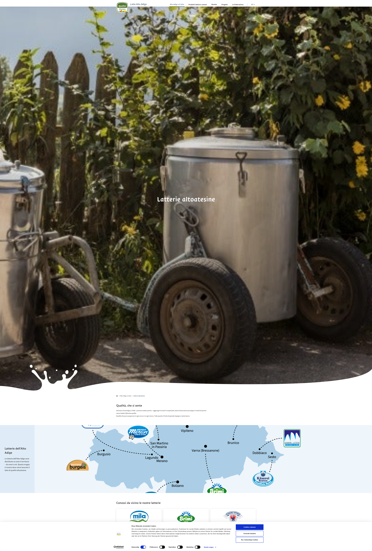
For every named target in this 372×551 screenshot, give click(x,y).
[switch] (162, 547)
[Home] (117, 396)
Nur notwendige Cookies (249, 540)
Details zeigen (209, 547)
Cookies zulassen (250, 527)
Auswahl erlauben (249, 533)
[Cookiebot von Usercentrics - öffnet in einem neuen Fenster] (118, 547)
